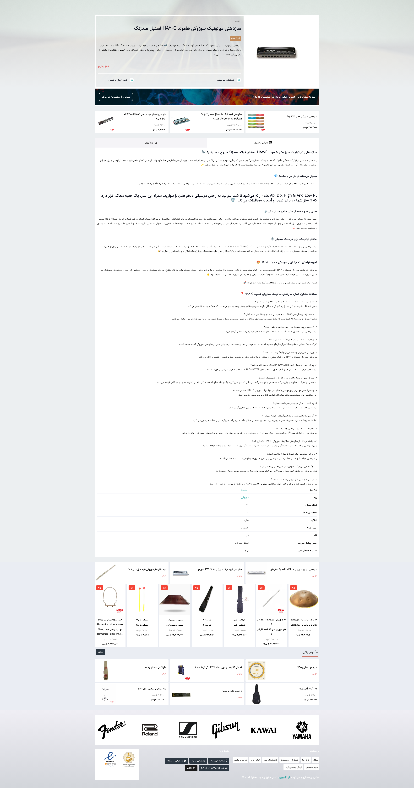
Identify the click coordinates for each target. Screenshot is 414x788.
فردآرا (287, 777)
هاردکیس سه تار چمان (155, 667)
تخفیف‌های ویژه (270, 760)
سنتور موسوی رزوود (174, 620)
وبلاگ (315, 760)
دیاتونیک (244, 490)
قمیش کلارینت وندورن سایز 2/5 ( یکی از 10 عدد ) (218, 667)
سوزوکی (238, 20)
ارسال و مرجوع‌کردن (293, 767)
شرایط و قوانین (240, 760)
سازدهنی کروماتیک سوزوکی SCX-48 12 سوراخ (220, 569)
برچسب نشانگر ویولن (232, 691)
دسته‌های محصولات (289, 760)
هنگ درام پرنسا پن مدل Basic (304, 620)
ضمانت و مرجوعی (225, 80)
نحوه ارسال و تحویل (118, 80)
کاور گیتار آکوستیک (308, 689)
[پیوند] (129, 759)
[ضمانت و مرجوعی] (237, 80)
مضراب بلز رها (142, 620)
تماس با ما (255, 760)
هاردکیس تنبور (239, 620)
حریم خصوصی (312, 767)
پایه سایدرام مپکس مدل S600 (152, 689)
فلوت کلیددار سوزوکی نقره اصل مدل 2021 (146, 569)
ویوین (282, 777)
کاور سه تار (207, 620)
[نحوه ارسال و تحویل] (130, 80)
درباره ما (305, 760)
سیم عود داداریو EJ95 (307, 667)
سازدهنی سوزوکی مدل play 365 (301, 116)
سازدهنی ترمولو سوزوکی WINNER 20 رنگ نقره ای (293, 569)
